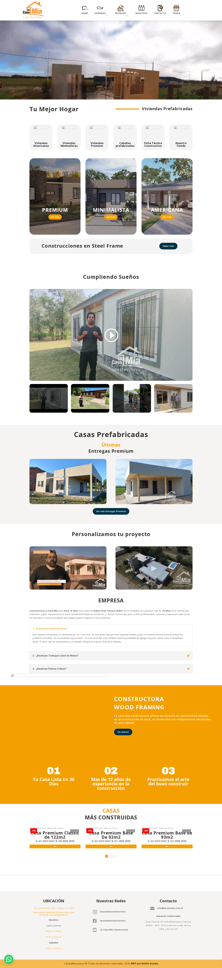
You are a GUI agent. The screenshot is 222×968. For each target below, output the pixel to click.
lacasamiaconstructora (112, 911)
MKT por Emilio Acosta (144, 963)
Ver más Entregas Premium (111, 511)
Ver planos (123, 731)
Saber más (168, 245)
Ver (55, 846)
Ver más (55, 216)
